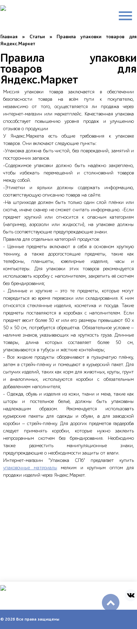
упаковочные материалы (30, 468)
